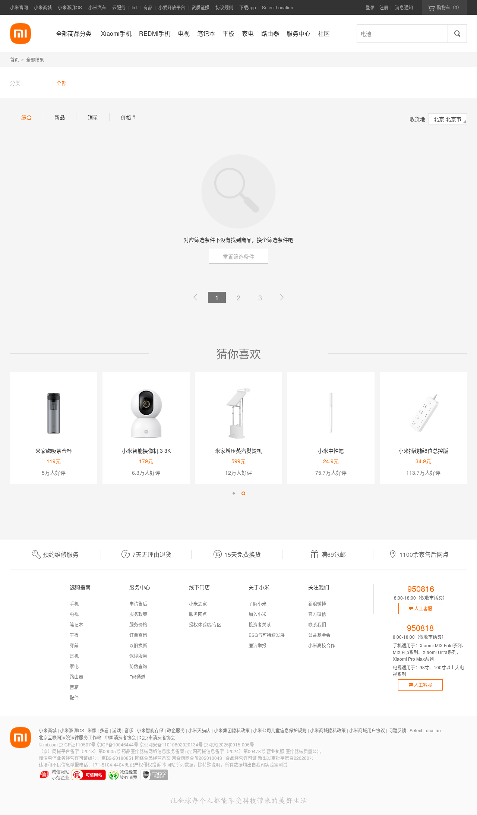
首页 (14, 59)
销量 (93, 117)
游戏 (116, 730)
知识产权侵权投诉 (143, 764)
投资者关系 (260, 624)
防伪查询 (138, 666)
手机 (74, 603)
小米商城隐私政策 (328, 730)
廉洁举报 (257, 645)
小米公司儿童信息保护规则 (280, 730)
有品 (147, 7)
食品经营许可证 (241, 758)
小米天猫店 (199, 730)
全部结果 (35, 59)
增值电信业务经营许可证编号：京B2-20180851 (86, 758)
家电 (74, 666)
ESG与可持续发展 (267, 635)
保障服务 (138, 656)
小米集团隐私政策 (232, 730)
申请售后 (138, 603)
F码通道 (137, 676)
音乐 (128, 730)
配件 (74, 697)
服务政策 (138, 614)
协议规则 (224, 7)
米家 (92, 730)
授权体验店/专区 (205, 624)
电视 (74, 614)
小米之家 (198, 603)
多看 (104, 730)
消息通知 (404, 7)
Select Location (277, 7)
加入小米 (257, 614)
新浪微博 (317, 603)
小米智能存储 (150, 730)
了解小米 (257, 603)
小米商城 (43, 7)
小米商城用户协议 (367, 730)
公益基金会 (319, 635)
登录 (370, 7)
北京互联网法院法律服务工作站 (70, 737)
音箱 (74, 687)
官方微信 (317, 614)
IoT (135, 7)
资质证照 (200, 7)
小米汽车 (97, 7)
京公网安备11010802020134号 (171, 744)
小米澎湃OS (70, 7)
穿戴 (74, 645)
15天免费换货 (242, 554)
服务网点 (198, 614)
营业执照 (275, 751)
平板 (74, 635)
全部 (61, 82)
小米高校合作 (321, 645)
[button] (234, 493)
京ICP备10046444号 (117, 744)
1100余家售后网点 (424, 554)
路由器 (76, 676)
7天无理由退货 (151, 554)
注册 (383, 7)
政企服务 (176, 730)
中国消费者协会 (120, 737)
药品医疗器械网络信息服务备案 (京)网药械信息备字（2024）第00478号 (193, 751)
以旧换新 (138, 645)
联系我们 (317, 624)
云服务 (119, 7)
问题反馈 (397, 730)
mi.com (50, 744)
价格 (129, 117)
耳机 (74, 656)
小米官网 (19, 7)
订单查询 (138, 635)
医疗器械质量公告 (303, 751)
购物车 (449, 7)
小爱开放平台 (171, 7)
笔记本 (76, 624)
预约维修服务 (61, 554)
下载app (247, 9)
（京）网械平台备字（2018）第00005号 (79, 751)
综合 (26, 117)
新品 (59, 117)
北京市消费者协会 (157, 737)
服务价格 (138, 624)
